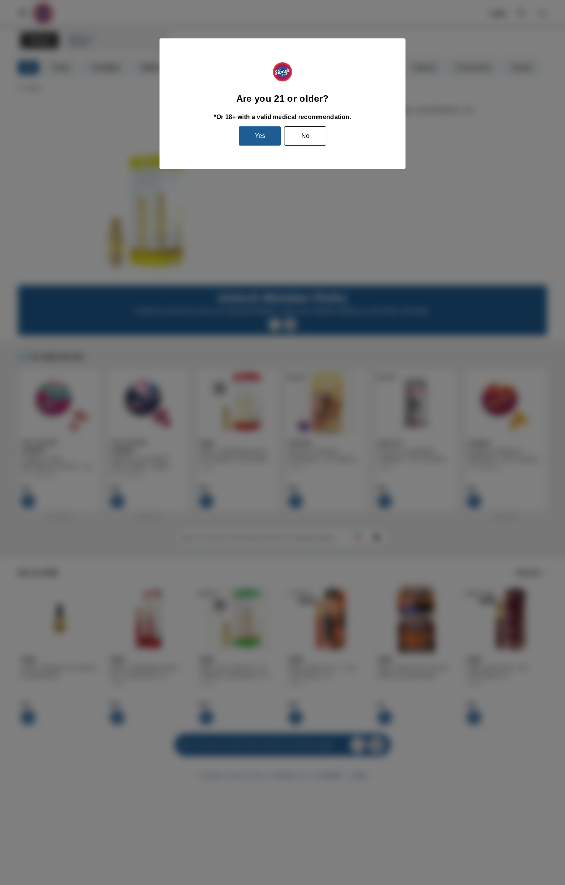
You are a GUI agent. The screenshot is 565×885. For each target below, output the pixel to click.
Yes (260, 136)
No (305, 136)
